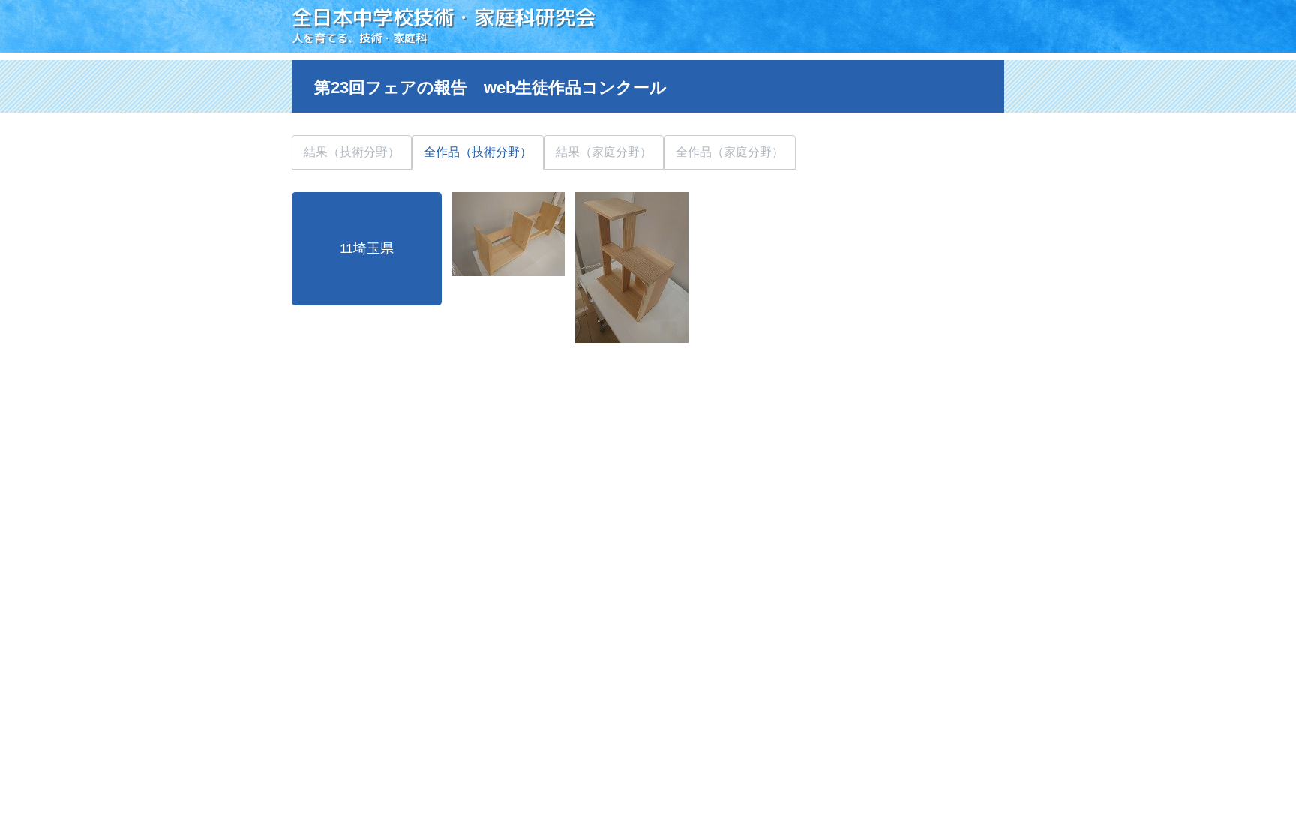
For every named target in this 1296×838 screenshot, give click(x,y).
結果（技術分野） (352, 152)
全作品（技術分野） (478, 152)
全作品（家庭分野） (730, 152)
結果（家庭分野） (604, 152)
